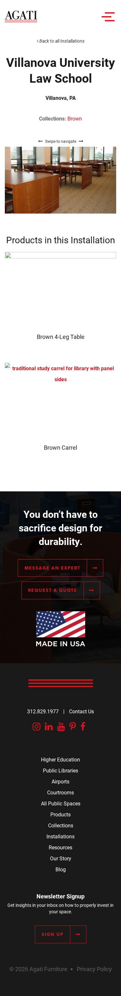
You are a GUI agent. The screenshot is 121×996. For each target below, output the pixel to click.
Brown (74, 118)
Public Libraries (60, 770)
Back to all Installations (61, 41)
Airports (60, 781)
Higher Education (60, 759)
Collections (60, 825)
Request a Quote (52, 590)
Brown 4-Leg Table (61, 337)
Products (60, 814)
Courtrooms (60, 792)
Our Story (60, 858)
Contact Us (81, 711)
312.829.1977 (43, 711)
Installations (60, 836)
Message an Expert (52, 568)
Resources (60, 847)
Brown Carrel (60, 447)
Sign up (53, 934)
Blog (60, 869)
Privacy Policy (94, 969)
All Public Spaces (60, 803)
